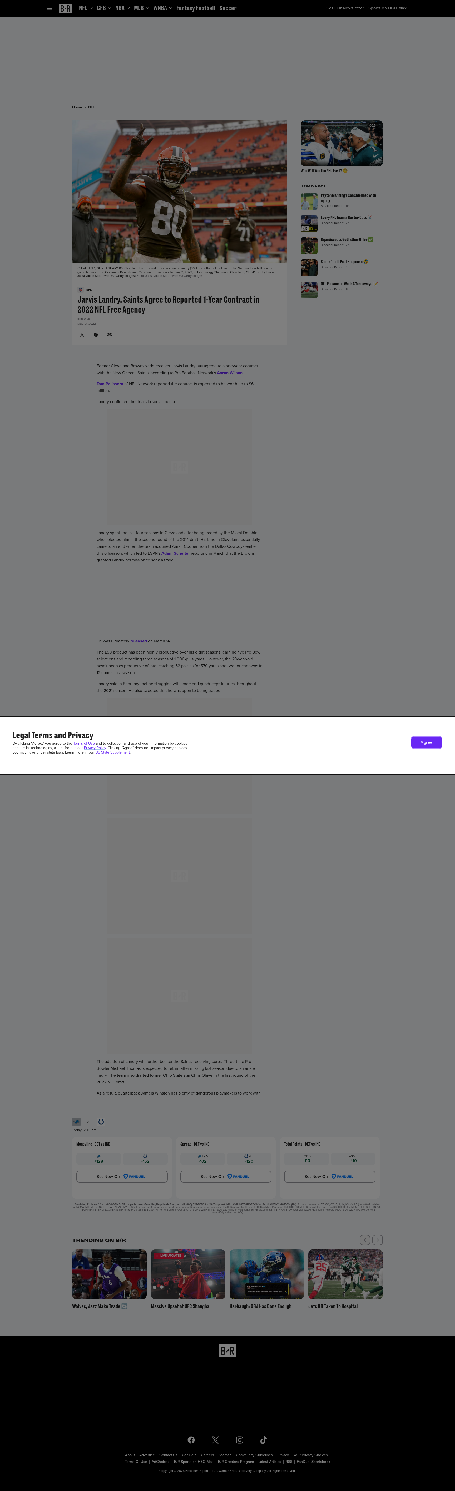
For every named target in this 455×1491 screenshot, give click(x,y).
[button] (426, 742)
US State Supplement (112, 752)
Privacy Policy (95, 748)
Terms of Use (84, 743)
